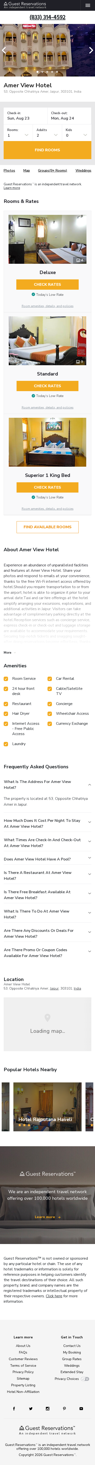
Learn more (12, 188)
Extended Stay (72, 1372)
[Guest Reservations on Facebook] (16, 1408)
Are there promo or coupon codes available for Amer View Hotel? (35, 952)
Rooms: (13, 130)
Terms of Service (23, 1365)
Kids (69, 130)
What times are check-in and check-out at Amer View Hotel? (42, 842)
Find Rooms (47, 150)
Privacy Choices (67, 1379)
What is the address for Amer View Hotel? (37, 784)
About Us (23, 1346)
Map (26, 170)
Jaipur (54, 988)
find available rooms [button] (48, 527)
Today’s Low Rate (50, 294)
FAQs (23, 1352)
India (77, 988)
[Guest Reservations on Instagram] (48, 1408)
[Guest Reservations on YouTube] (79, 1408)
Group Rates (72, 1359)
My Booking (72, 1352)
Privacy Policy (23, 1372)
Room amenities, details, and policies (48, 306)
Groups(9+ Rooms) (52, 170)
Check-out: (59, 113)
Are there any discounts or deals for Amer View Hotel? (39, 933)
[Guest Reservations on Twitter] (31, 1408)
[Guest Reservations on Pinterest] (65, 1408)
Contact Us (72, 1346)
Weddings (83, 170)
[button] (5, 50)
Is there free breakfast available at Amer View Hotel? (37, 895)
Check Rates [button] (47, 284)
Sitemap (23, 1378)
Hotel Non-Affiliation (23, 1391)
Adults (42, 130)
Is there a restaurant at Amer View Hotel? (38, 875)
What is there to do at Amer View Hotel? (36, 914)
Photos (9, 170)
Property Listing (23, 1385)
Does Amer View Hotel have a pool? (37, 859)
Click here (54, 1296)
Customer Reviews (23, 1359)
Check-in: (14, 113)
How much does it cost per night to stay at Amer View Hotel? (42, 823)
